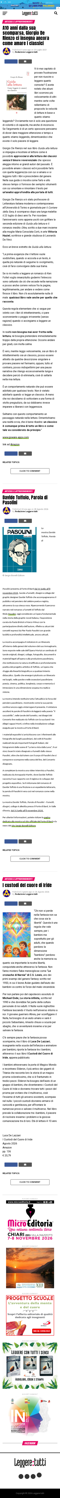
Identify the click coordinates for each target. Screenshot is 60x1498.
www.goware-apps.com (16, 437)
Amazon (15, 444)
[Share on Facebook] (11, 61)
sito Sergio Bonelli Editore (24, 826)
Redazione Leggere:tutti (26, 52)
